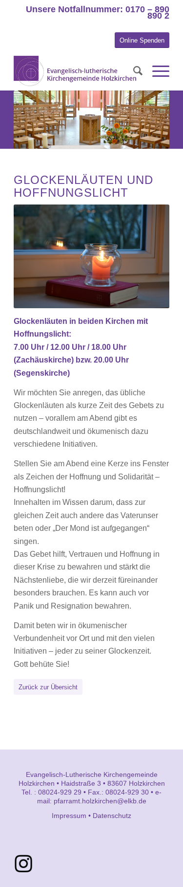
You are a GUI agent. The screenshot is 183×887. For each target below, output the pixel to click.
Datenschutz (112, 815)
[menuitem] (132, 71)
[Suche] (132, 71)
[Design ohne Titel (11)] (23, 863)
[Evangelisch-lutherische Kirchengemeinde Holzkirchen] (76, 71)
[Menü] (155, 71)
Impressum (69, 815)
